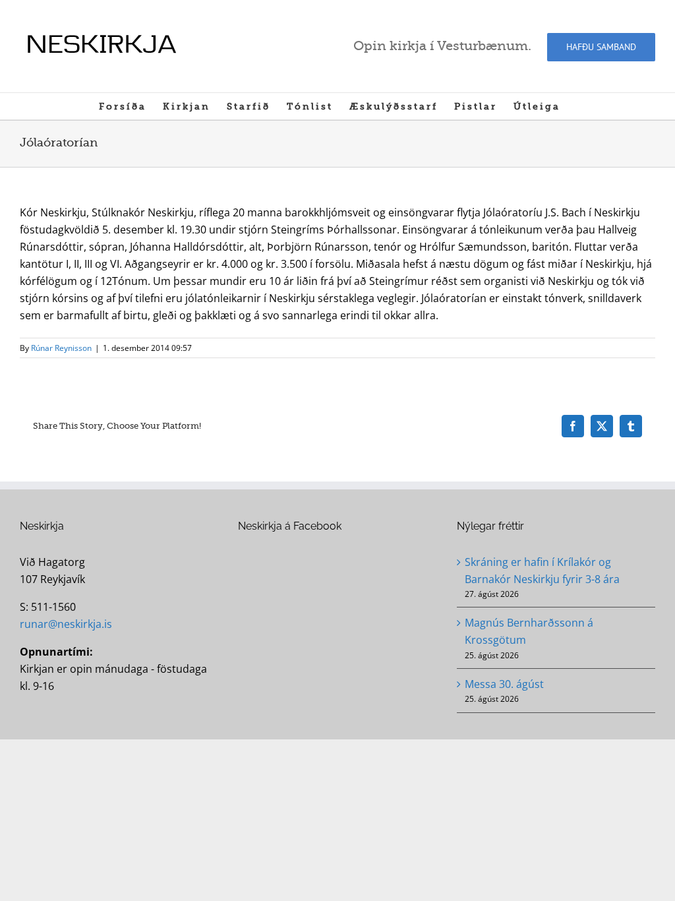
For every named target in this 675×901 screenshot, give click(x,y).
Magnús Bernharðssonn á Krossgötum (529, 631)
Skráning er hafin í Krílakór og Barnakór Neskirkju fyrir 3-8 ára (542, 570)
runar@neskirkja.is (66, 624)
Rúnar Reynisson (61, 348)
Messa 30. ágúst (504, 684)
